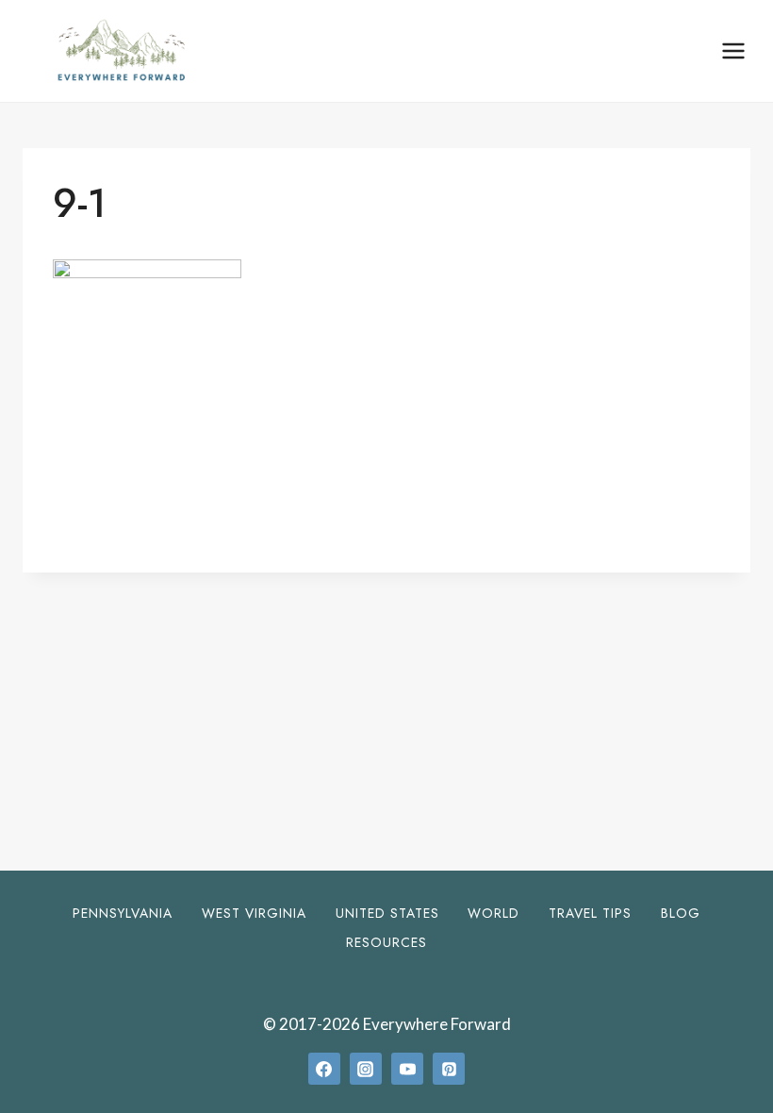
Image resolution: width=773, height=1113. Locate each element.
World (493, 913)
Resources (386, 942)
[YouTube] (407, 1069)
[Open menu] (733, 50)
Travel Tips (590, 913)
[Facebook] (324, 1069)
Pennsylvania (123, 913)
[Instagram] (366, 1069)
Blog (680, 913)
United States (387, 913)
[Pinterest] (449, 1069)
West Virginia (254, 913)
